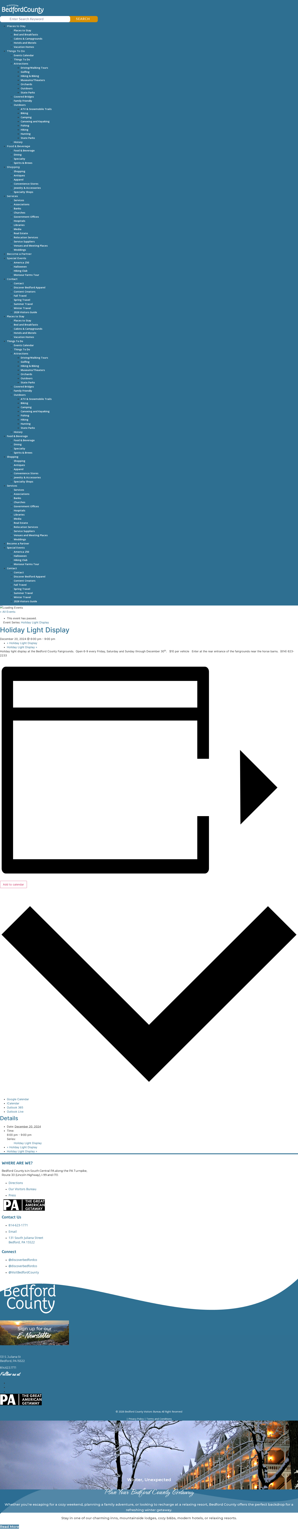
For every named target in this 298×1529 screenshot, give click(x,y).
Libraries (19, 225)
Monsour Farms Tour (26, 275)
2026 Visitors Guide (25, 312)
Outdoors (26, 88)
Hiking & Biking (30, 76)
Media (17, 229)
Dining (18, 154)
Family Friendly (23, 100)
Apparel (18, 179)
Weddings (20, 249)
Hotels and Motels (25, 42)
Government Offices (26, 216)
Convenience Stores (26, 183)
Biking (24, 113)
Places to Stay (16, 26)
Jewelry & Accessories (27, 187)
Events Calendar (24, 55)
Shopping (13, 167)
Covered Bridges (24, 96)
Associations (21, 204)
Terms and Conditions (159, 1418)
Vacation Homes (24, 47)
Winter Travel (22, 308)
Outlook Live (15, 1111)
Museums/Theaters (33, 80)
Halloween (20, 266)
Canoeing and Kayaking (35, 121)
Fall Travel (20, 295)
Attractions (21, 63)
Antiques (19, 175)
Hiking (24, 129)
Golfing (25, 71)
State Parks (28, 92)
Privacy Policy (136, 1418)
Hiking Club (20, 270)
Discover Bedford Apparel (29, 287)
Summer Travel (23, 304)
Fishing (25, 125)
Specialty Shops (23, 192)
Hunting (26, 133)
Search (83, 19)
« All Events (7, 611)
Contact (12, 279)
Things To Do (16, 51)
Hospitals (19, 220)
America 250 (21, 262)
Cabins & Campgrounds (28, 38)
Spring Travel (22, 299)
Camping (26, 117)
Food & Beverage (18, 146)
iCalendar (13, 1103)
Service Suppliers (24, 241)
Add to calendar (13, 884)
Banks (17, 208)
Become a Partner (19, 254)
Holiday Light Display (22, 643)
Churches (19, 212)
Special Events (16, 258)
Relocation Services (26, 237)
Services (12, 196)
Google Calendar (18, 1099)
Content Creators (24, 291)
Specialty (19, 158)
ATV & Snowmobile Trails (36, 109)
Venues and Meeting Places (31, 245)
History (18, 142)
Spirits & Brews (23, 162)
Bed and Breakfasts (26, 34)
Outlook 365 (15, 1107)
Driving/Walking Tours (34, 67)
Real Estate (21, 233)
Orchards (26, 84)
